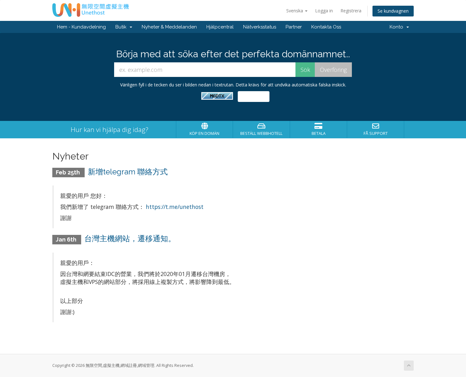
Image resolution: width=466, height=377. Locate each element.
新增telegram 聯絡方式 (128, 171)
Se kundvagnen (393, 11)
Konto (398, 27)
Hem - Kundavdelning (81, 27)
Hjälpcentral (220, 27)
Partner (294, 27)
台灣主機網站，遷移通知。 (130, 238)
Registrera (350, 11)
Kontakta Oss (326, 27)
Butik (122, 27)
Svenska (295, 11)
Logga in (324, 11)
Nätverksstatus (259, 27)
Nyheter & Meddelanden (169, 27)
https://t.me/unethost (175, 206)
